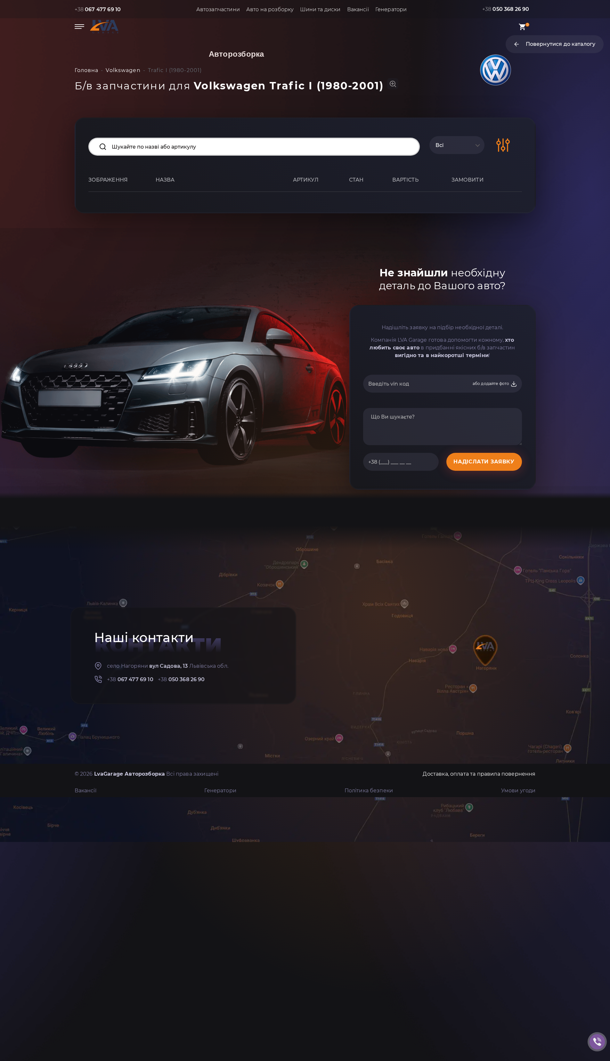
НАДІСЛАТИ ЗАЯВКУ (483, 462)
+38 (98, 9)
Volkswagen (123, 70)
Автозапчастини (218, 9)
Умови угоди (518, 791)
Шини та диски (320, 9)
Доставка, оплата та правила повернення (479, 774)
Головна (87, 70)
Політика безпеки (369, 791)
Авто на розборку (270, 9)
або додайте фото (491, 383)
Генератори (391, 9)
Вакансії (358, 9)
